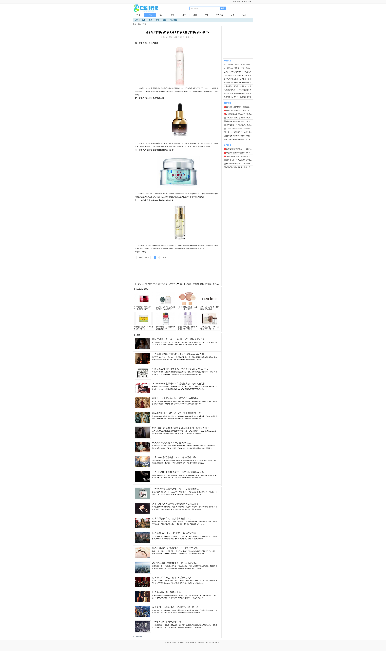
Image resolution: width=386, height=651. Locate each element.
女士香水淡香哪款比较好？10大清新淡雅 (240, 136)
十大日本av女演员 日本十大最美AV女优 (171, 442)
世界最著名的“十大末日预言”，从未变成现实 (174, 533)
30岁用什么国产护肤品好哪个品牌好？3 (240, 118)
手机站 (250, 1)
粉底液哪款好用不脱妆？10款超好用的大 (240, 149)
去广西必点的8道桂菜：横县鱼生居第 (237, 64)
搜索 (222, 8)
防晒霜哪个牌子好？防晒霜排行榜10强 (240, 156)
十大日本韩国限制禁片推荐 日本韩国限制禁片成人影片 (179, 472)
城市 (184, 15)
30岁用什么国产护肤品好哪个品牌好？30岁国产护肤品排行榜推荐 (164, 284)
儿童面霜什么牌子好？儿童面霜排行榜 (237, 97)
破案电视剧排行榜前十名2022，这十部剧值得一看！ (177, 413)
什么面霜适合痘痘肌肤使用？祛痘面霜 (237, 75)
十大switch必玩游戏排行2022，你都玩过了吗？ (175, 457)
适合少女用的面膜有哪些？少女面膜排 (237, 93)
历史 (232, 15)
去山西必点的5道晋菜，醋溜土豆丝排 (237, 68)
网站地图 (236, 1)
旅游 (172, 15)
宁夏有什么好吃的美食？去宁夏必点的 (237, 72)
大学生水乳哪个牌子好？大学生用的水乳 (240, 132)
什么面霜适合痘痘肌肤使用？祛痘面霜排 (240, 114)
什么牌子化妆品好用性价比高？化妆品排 (240, 139)
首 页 (139, 15)
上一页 (146, 257)
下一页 (163, 257)
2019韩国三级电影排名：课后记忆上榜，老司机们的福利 (179, 383)
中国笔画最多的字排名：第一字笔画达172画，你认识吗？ (180, 369)
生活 (150, 15)
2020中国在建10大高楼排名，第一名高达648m (174, 563)
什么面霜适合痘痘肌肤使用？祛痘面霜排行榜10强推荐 (202, 284)
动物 (244, 15)
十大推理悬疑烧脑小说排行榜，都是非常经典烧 (175, 489)
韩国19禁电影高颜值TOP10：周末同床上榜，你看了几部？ (180, 428)
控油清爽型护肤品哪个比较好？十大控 (237, 86)
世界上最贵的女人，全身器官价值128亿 (171, 518)
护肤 (144, 24)
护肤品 (144, 252)
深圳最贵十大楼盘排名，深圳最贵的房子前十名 (175, 607)
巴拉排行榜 (185, 642)
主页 (134, 24)
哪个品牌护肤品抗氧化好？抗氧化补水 (237, 79)
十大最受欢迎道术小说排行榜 (166, 622)
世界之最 (219, 15)
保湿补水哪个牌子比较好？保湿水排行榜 (240, 160)
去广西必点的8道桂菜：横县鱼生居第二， (241, 107)
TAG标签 (244, 1)
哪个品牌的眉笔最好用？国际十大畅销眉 (240, 167)
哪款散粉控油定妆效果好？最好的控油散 (240, 153)
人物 (206, 15)
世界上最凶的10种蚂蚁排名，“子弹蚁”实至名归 (175, 548)
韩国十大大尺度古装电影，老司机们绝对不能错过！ (177, 398)
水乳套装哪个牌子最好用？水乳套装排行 (240, 125)
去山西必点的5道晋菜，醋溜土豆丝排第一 (241, 110)
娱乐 (161, 15)
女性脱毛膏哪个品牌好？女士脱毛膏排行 (240, 128)
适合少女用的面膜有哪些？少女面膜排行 (240, 121)
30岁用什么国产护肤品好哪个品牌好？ (237, 82)
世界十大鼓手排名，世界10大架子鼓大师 (172, 577)
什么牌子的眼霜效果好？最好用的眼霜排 (240, 163)
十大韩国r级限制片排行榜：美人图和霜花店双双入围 (178, 354)
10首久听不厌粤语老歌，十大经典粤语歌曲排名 (175, 503)
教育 (195, 15)
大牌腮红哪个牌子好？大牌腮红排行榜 (237, 90)
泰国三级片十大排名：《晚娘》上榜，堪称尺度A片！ (178, 339)
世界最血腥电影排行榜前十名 (166, 592)
